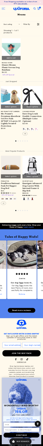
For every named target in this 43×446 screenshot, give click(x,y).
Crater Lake (10, 198)
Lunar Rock (28, 198)
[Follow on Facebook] (16, 359)
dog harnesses (19, 366)
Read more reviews (21, 310)
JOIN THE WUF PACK (22, 353)
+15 (25, 134)
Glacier (15, 198)
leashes (27, 366)
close (40, 2)
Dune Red (32, 198)
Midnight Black (24, 198)
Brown (28, 129)
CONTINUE (21, 435)
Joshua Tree (2, 198)
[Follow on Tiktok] (27, 359)
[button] (5, 193)
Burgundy (32, 129)
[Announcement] (20, 3)
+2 (3, 203)
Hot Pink (36, 129)
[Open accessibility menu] (38, 424)
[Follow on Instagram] (21, 359)
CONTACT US (21, 362)
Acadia (6, 198)
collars (10, 368)
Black (24, 129)
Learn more (29, 227)
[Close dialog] (39, 379)
